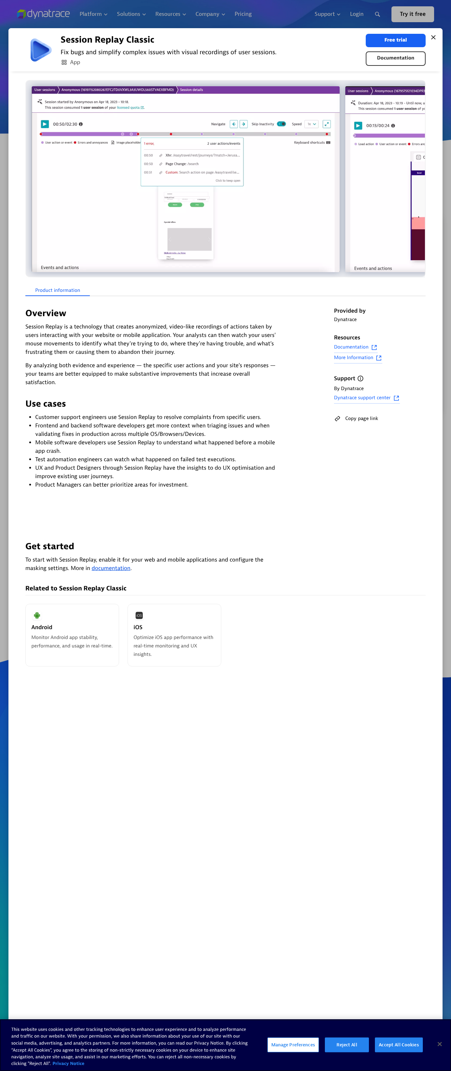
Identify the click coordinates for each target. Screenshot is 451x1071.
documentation (111, 568)
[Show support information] (360, 378)
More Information (353, 358)
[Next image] (419, 179)
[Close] (433, 37)
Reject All (346, 1045)
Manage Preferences (293, 1045)
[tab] (57, 291)
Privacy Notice (68, 1064)
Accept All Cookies (399, 1045)
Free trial (395, 40)
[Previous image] (31, 179)
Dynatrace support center (362, 398)
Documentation (395, 58)
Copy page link (361, 418)
